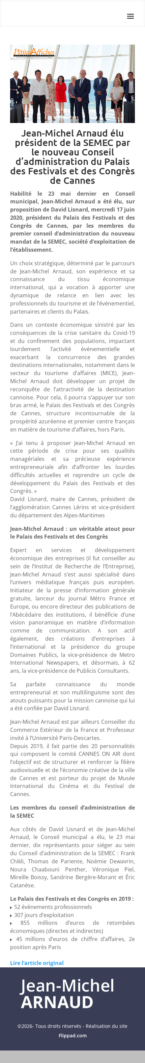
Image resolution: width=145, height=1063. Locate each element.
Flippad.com (73, 1035)
